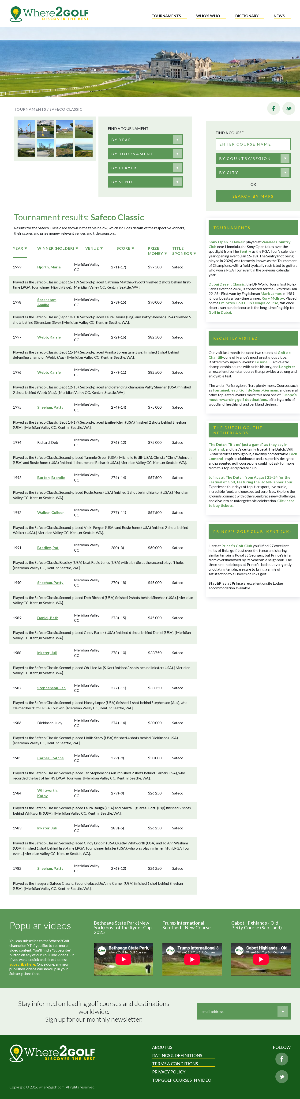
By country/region (245, 158)
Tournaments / (31, 109)
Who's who (208, 15)
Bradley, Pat (48, 547)
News (279, 15)
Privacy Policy (168, 1071)
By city (228, 172)
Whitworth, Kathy (47, 793)
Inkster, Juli (47, 652)
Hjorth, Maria (49, 267)
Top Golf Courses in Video (181, 1080)
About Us (162, 1047)
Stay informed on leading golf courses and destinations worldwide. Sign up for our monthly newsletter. (94, 1011)
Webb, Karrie (49, 337)
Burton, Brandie (51, 477)
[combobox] (145, 139)
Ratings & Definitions (177, 1055)
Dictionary (247, 15)
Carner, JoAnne (50, 758)
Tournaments (166, 15)
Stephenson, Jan (51, 687)
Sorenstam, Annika (47, 302)
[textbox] (121, 139)
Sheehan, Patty (50, 407)
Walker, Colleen (50, 512)
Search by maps (253, 196)
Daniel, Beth (47, 617)
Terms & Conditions (175, 1063)
